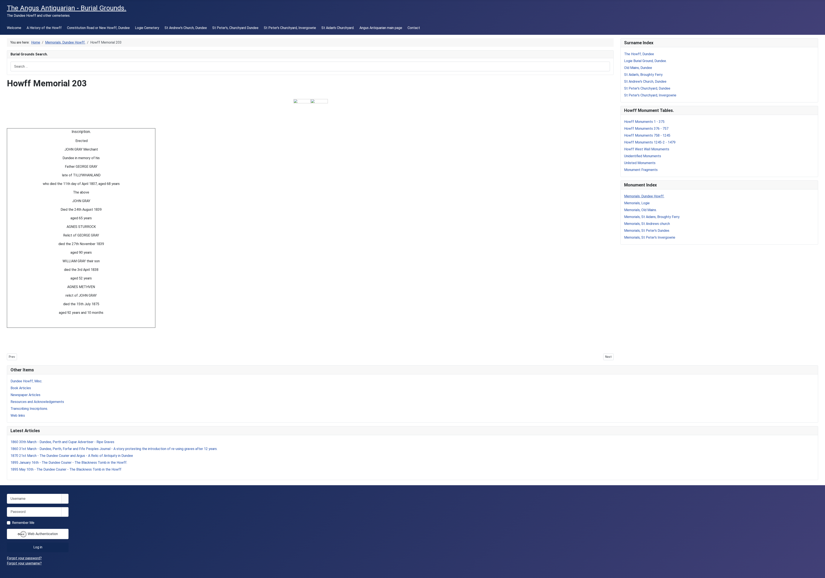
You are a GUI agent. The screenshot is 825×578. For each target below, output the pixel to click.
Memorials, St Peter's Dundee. (647, 231)
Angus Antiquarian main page (380, 28)
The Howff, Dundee (639, 54)
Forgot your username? (24, 563)
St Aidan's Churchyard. (337, 28)
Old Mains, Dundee (638, 68)
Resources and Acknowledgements (37, 402)
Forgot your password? (24, 558)
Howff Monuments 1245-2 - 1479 (649, 142)
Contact (414, 28)
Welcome (14, 28)
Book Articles (21, 388)
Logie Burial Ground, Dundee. (645, 61)
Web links (18, 415)
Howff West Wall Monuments (646, 149)
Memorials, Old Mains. (640, 210)
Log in (37, 547)
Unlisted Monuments (639, 163)
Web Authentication (42, 534)
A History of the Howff (44, 28)
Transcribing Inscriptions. (29, 409)
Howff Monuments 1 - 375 (644, 122)
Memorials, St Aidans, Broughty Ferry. (652, 217)
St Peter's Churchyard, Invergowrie (290, 28)
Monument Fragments (641, 170)
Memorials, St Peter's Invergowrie (649, 237)
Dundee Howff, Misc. (26, 381)
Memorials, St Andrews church (647, 224)
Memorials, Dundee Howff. (644, 196)
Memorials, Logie (637, 203)
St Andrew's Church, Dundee (186, 28)
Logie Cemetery (147, 28)
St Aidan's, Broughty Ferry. (643, 75)
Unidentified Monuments (642, 156)
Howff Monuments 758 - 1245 (647, 135)
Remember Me (23, 523)
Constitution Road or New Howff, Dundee (98, 28)
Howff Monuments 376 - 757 (646, 129)
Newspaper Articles (25, 395)
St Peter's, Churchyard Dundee (235, 28)
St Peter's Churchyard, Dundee (647, 88)
